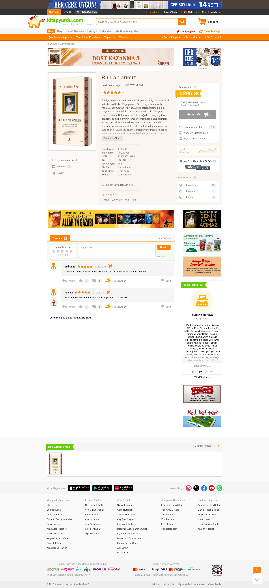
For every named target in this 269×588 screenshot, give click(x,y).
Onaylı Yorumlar (55, 514)
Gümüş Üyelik (54, 510)
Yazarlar (123, 37)
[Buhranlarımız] (55, 463)
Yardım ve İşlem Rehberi (210, 505)
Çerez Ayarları (215, 584)
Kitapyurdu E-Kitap (169, 510)
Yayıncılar (109, 37)
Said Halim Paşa (111, 85)
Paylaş (60, 173)
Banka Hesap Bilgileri (209, 510)
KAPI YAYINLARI (133, 85)
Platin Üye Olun (89, 12)
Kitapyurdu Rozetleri (57, 529)
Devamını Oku (111, 138)
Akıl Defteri (122, 548)
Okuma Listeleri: (185, 177)
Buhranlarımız (67, 44)
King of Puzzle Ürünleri (128, 543)
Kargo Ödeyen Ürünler (58, 538)
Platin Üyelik (53, 505)
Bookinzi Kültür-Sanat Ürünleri (132, 529)
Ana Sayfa (52, 44)
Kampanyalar (188, 31)
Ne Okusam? (214, 37)
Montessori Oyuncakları (129, 538)
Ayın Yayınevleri (93, 524)
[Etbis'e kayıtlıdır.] (217, 570)
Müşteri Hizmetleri (207, 514)
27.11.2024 (100, 266)
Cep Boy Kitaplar (125, 519)
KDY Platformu (167, 519)
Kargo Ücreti (204, 519)
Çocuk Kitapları (172, 37)
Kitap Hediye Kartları (57, 548)
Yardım (214, 12)
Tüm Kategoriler (129, 31)
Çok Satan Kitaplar (59, 37)
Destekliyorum (54, 524)
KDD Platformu (167, 524)
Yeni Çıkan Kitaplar (87, 37)
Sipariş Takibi (170, 12)
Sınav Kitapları (193, 37)
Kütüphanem (166, 514)
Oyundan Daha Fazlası (128, 533)
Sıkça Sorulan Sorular (209, 524)
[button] (198, 68)
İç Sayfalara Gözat (67, 160)
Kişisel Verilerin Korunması (191, 584)
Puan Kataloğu (212, 31)
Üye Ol (67, 12)
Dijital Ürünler (92, 533)
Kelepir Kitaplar (92, 529)
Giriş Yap (54, 12)
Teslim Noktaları (55, 533)
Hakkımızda (168, 584)
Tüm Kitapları (201, 377)
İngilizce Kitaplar (125, 524)
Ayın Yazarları (92, 519)
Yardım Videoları (206, 529)
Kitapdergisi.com (168, 529)
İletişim (155, 584)
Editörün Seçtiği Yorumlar (59, 519)
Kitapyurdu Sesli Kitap (171, 505)
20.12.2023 (98, 292)
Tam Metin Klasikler (127, 514)
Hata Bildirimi (164, 238)
